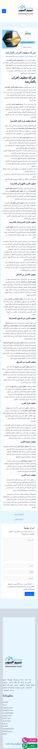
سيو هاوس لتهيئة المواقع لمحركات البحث (19, 744)
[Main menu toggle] (4, 11)
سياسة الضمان (7, 731)
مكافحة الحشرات (8, 713)
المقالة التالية (19, 519)
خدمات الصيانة (7, 715)
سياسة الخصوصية (8, 728)
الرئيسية (5, 702)
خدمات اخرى (7, 721)
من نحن (5, 723)
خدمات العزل (7, 718)
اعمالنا (5, 734)
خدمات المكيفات (8, 710)
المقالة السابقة (19, 514)
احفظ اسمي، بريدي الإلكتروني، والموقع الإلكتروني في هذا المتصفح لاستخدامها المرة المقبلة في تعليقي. (20, 586)
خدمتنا (5, 705)
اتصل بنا (5, 726)
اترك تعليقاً (33, 56)
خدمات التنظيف (23, 56)
